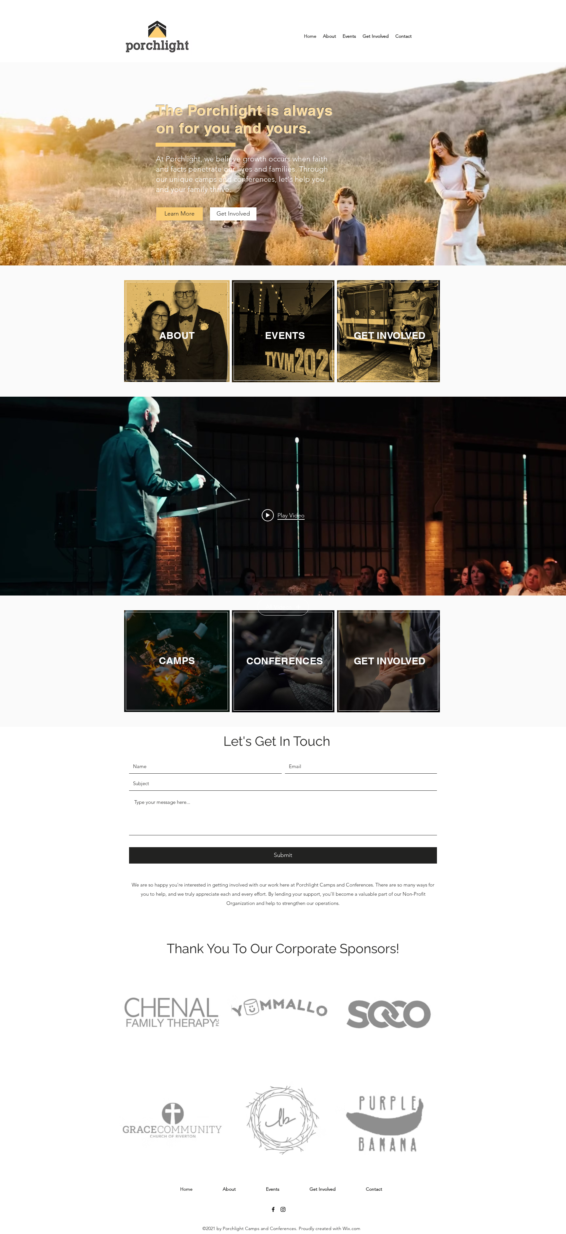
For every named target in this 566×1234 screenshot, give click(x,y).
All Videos (279, 607)
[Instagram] (283, 1209)
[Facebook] (273, 1209)
